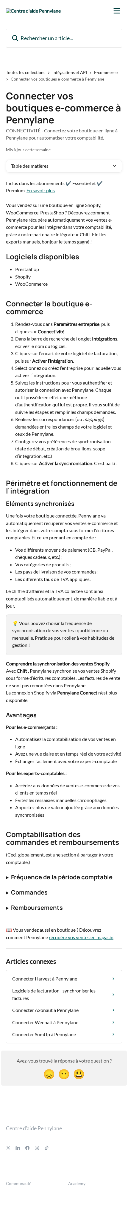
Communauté (18, 1183)
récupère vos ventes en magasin (81, 937)
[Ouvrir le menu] (116, 10)
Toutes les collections (25, 72)
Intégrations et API (69, 72)
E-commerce (106, 72)
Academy (76, 1183)
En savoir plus (40, 190)
